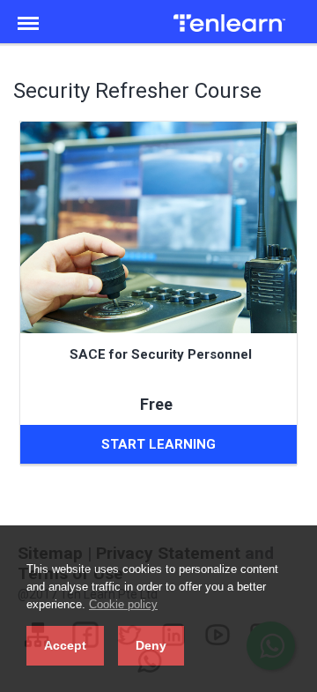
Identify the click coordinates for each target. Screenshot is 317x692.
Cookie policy (123, 604)
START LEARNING (158, 444)
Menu (33, 14)
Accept (65, 645)
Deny (151, 645)
